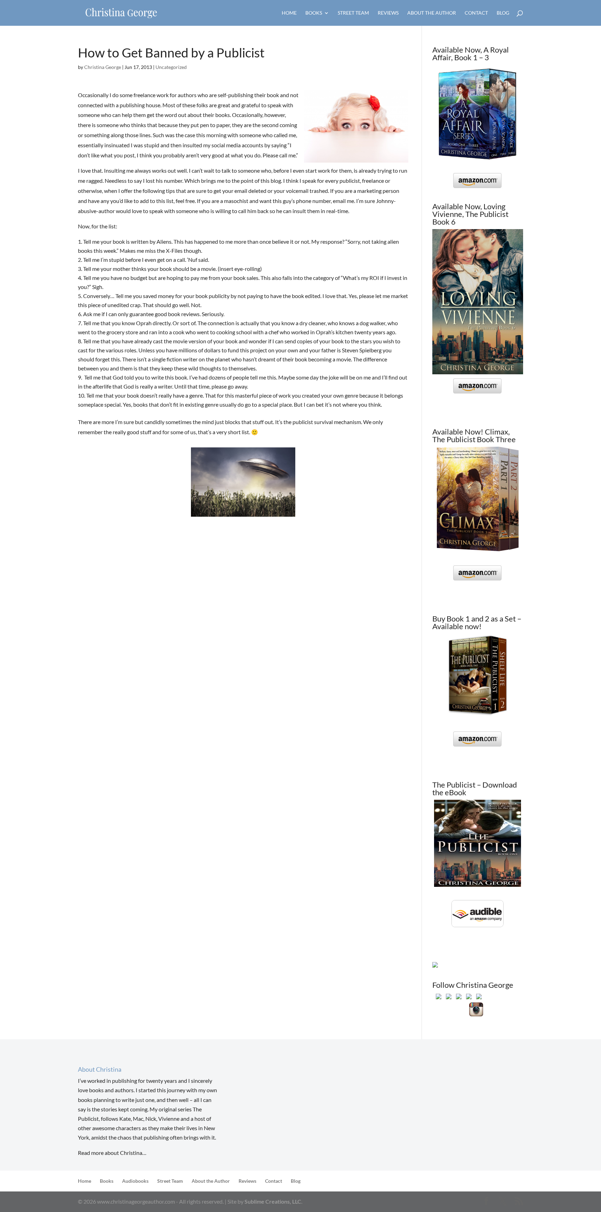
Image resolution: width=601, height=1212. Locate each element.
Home (289, 13)
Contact (476, 13)
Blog (503, 13)
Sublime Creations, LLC (273, 1201)
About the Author (431, 13)
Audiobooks (135, 1181)
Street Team (353, 13)
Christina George (102, 67)
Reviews (388, 13)
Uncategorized (171, 67)
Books (313, 13)
